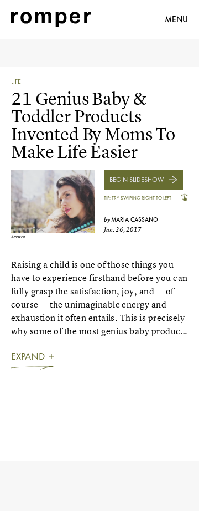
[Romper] (51, 19)
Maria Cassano (134, 219)
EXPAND (28, 356)
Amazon (18, 236)
